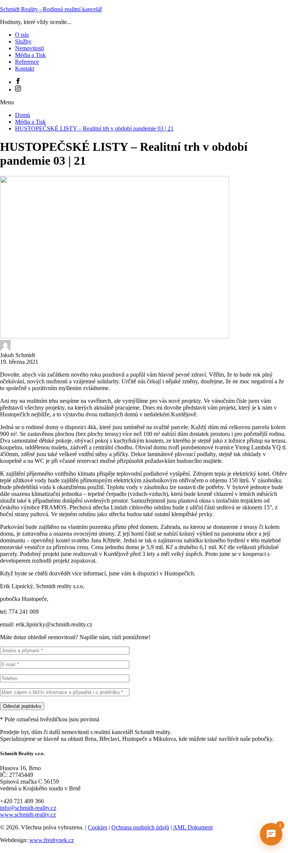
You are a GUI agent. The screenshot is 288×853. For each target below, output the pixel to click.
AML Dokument (193, 827)
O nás (22, 35)
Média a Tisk (30, 55)
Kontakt (24, 68)
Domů (22, 115)
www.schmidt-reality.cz (28, 814)
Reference (27, 62)
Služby (23, 41)
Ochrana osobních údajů (140, 827)
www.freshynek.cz (51, 840)
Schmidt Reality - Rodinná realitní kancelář (51, 9)
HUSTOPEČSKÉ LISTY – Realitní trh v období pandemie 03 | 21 (94, 128)
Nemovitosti (29, 48)
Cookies (97, 827)
